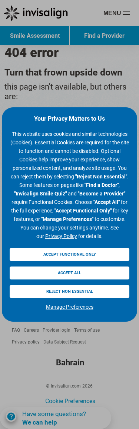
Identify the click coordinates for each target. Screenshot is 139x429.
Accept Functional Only (69, 254)
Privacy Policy (61, 236)
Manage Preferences (69, 307)
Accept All (69, 273)
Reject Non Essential (69, 291)
